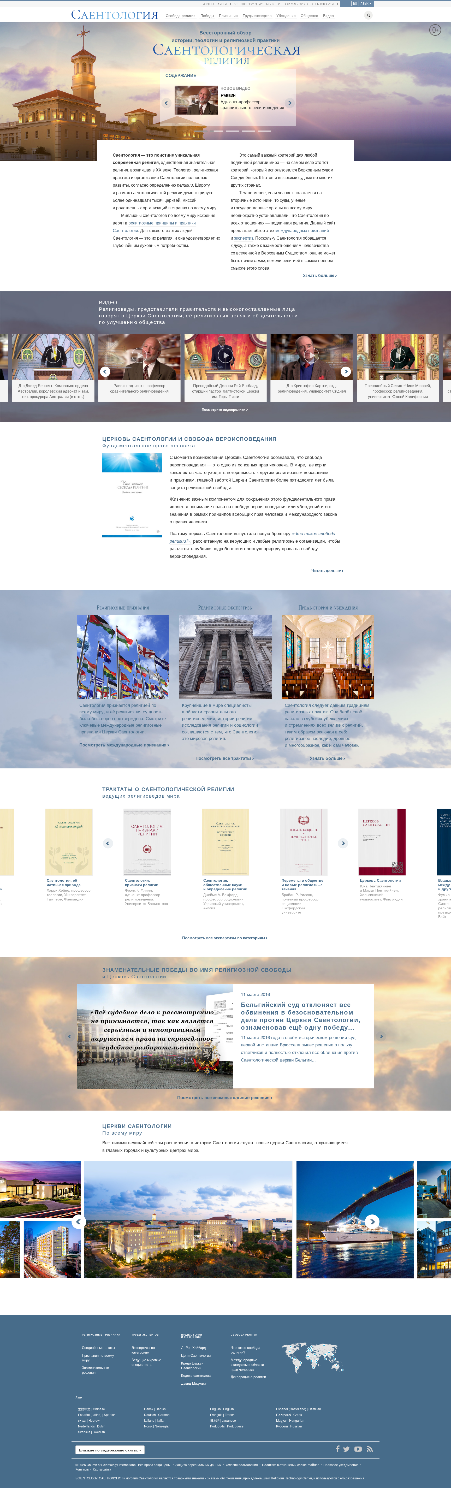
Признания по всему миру (98, 1358)
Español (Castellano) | (298, 1409)
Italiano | (154, 1420)
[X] (346, 1449)
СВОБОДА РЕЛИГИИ (244, 1334)
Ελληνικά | (289, 1414)
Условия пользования (241, 1464)
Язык (78, 1397)
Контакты (82, 1469)
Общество (309, 15)
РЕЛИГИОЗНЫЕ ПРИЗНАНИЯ (101, 1334)
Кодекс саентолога (196, 1375)
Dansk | (155, 1409)
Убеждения (286, 15)
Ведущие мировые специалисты (146, 1362)
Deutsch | (157, 1414)
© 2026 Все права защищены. (123, 1464)
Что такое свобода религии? (245, 1350)
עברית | (89, 1420)
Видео (328, 15)
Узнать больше (319, 275)
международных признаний (302, 230)
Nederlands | (91, 1426)
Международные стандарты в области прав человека (247, 1364)
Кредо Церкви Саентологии (192, 1366)
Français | (222, 1414)
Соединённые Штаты (98, 1347)
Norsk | (157, 1426)
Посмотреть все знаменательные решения (223, 1097)
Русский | (289, 1426)
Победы (207, 15)
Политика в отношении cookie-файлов (290, 1464)
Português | (227, 1426)
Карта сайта (102, 1469)
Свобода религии (180, 15)
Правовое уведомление (341, 1464)
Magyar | (290, 1420)
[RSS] (369, 1449)
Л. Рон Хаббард (193, 1347)
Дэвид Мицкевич (194, 1383)
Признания (228, 15)
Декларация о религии (248, 1376)
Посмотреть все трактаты (223, 758)
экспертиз (243, 238)
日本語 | (223, 1420)
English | (222, 1409)
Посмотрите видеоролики (224, 410)
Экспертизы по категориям (143, 1350)
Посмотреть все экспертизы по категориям (224, 938)
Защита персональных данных (198, 1464)
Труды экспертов (257, 15)
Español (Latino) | (97, 1414)
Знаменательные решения (95, 1370)
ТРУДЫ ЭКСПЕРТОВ (145, 1334)
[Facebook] (337, 1449)
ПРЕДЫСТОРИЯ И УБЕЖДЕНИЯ (191, 1336)
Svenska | (91, 1432)
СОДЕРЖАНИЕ (180, 75)
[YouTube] (358, 1449)
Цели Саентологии (196, 1355)
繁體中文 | (91, 1409)
